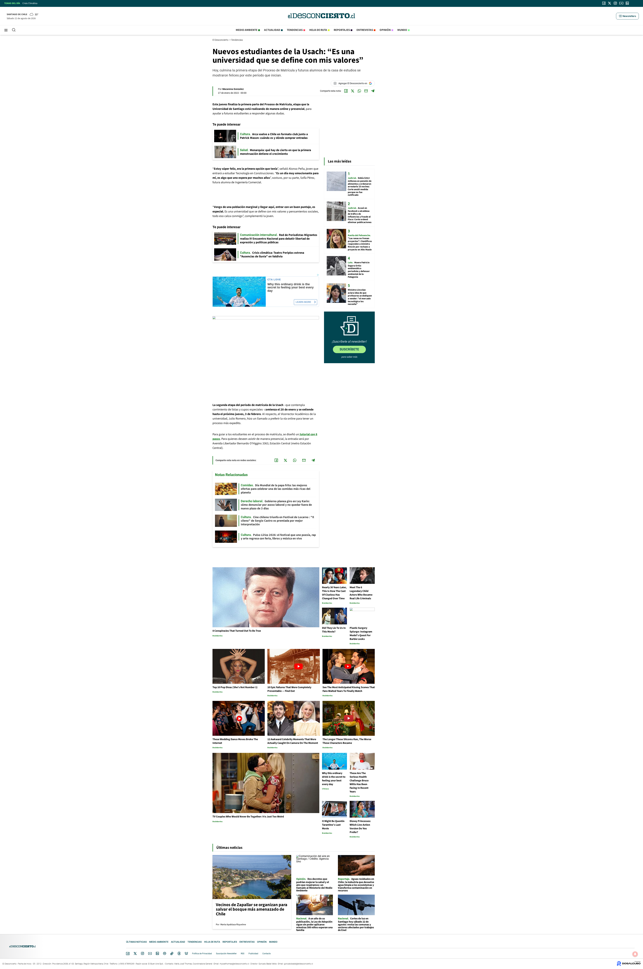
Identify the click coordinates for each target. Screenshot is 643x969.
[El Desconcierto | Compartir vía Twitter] (353, 91)
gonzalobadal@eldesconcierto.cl (298, 964)
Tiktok (171, 953)
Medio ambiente (246, 30)
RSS (242, 953)
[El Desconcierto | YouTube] (621, 3)
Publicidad (253, 953)
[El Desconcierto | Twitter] (609, 3)
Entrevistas (364, 30)
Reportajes (342, 30)
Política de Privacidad (202, 953)
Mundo (402, 30)
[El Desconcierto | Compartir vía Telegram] (373, 91)
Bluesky (186, 953)
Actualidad (272, 30)
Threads (179, 953)
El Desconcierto (220, 40)
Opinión (385, 30)
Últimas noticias (136, 941)
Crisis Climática (29, 3)
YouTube (150, 953)
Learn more (303, 302)
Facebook (127, 953)
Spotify (164, 953)
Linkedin (157, 953)
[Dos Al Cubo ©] (628, 965)
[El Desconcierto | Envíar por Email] (366, 91)
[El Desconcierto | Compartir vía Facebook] (346, 91)
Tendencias (295, 30)
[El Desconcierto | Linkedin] (627, 3)
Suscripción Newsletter (226, 953)
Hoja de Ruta (318, 30)
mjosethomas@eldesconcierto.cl (234, 964)
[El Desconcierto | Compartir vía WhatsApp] (359, 91)
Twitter (135, 953)
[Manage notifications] (635, 954)
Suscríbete (349, 349)
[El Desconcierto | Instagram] (615, 3)
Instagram (142, 953)
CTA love (274, 279)
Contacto (266, 953)
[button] (627, 16)
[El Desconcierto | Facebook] (603, 3)
